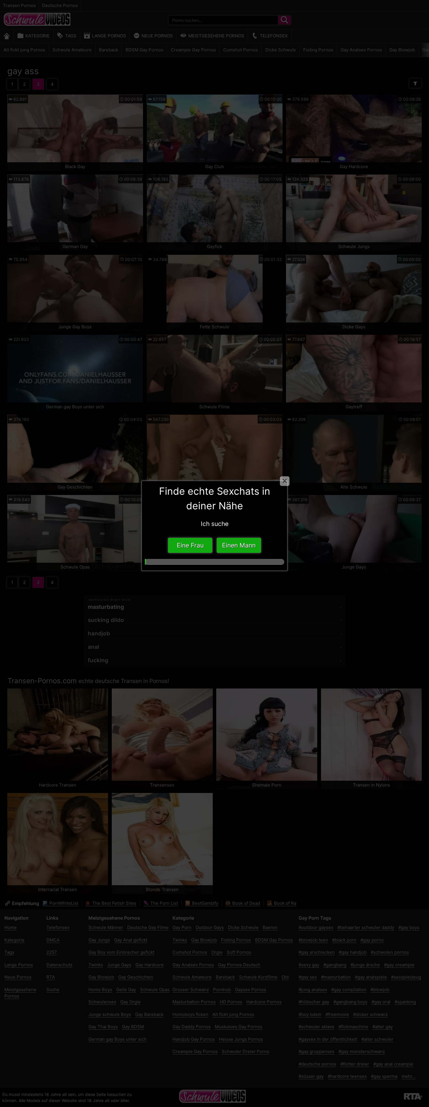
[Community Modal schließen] (285, 481)
